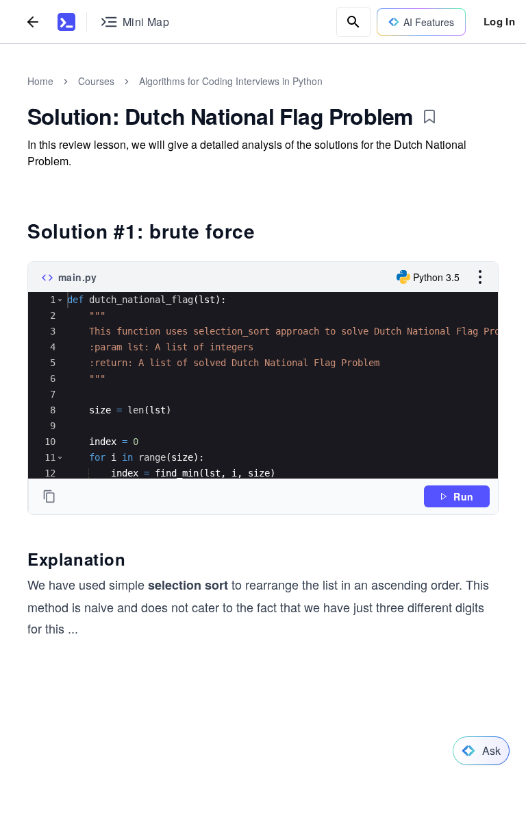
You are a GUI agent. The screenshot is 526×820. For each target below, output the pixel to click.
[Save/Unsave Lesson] (429, 117)
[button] (60, 300)
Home (40, 81)
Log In (499, 21)
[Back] (32, 21)
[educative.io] (66, 22)
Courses (96, 81)
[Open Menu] (480, 277)
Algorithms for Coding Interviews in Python (231, 81)
